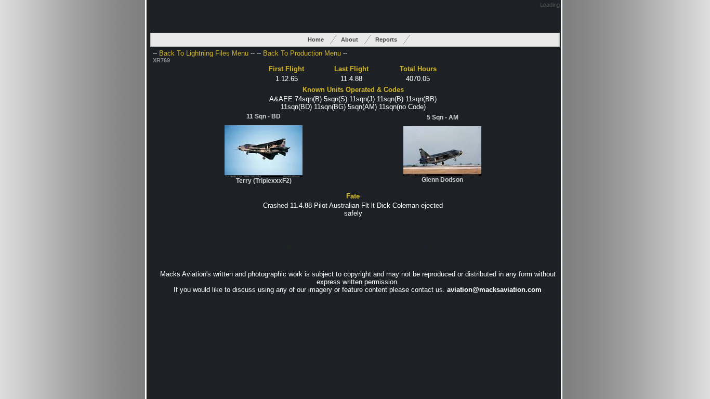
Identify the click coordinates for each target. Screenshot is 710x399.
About (349, 39)
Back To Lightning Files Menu (203, 53)
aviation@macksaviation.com (494, 290)
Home (316, 39)
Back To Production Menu (302, 53)
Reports (386, 39)
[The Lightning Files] (264, 175)
